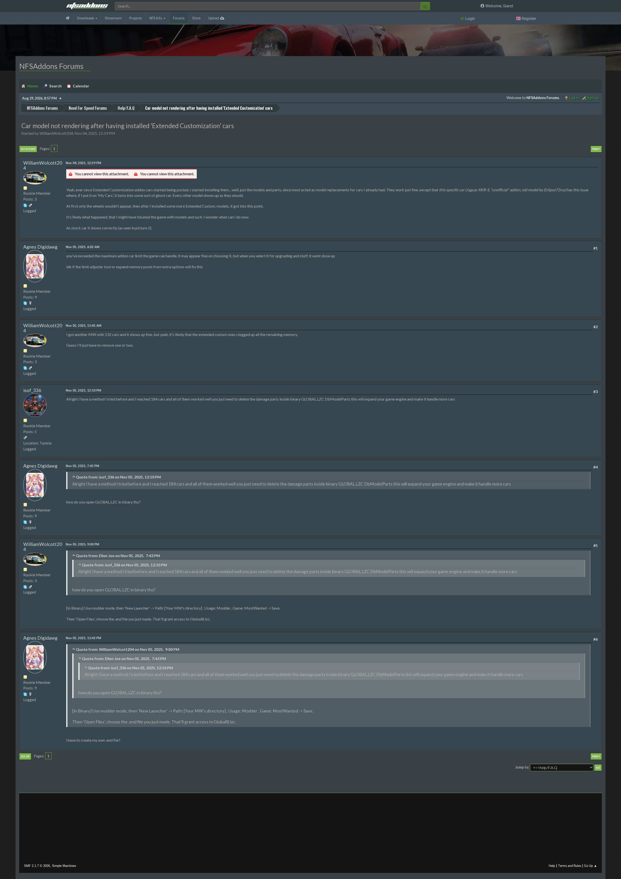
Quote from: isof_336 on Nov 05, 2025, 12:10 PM (118, 477)
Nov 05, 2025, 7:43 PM (82, 466)
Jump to (521, 767)
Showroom (113, 18)
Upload (213, 18)
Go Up (25, 756)
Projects (135, 18)
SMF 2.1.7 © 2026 (37, 866)
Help (552, 866)
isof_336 (32, 390)
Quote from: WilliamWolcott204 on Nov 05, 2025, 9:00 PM (127, 649)
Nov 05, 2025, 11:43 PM (83, 638)
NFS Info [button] (156, 18)
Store (196, 18)
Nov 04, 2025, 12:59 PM (83, 163)
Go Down (28, 149)
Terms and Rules (569, 866)
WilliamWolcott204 (42, 165)
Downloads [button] (86, 18)
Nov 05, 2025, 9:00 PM (82, 544)
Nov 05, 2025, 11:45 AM (83, 325)
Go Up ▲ (590, 866)
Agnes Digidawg (40, 247)
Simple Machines (64, 866)
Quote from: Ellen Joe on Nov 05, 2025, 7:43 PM (118, 555)
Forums (179, 18)
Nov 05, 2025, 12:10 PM (83, 390)
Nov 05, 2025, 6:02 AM (82, 247)
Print (596, 149)
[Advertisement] (310, 829)
